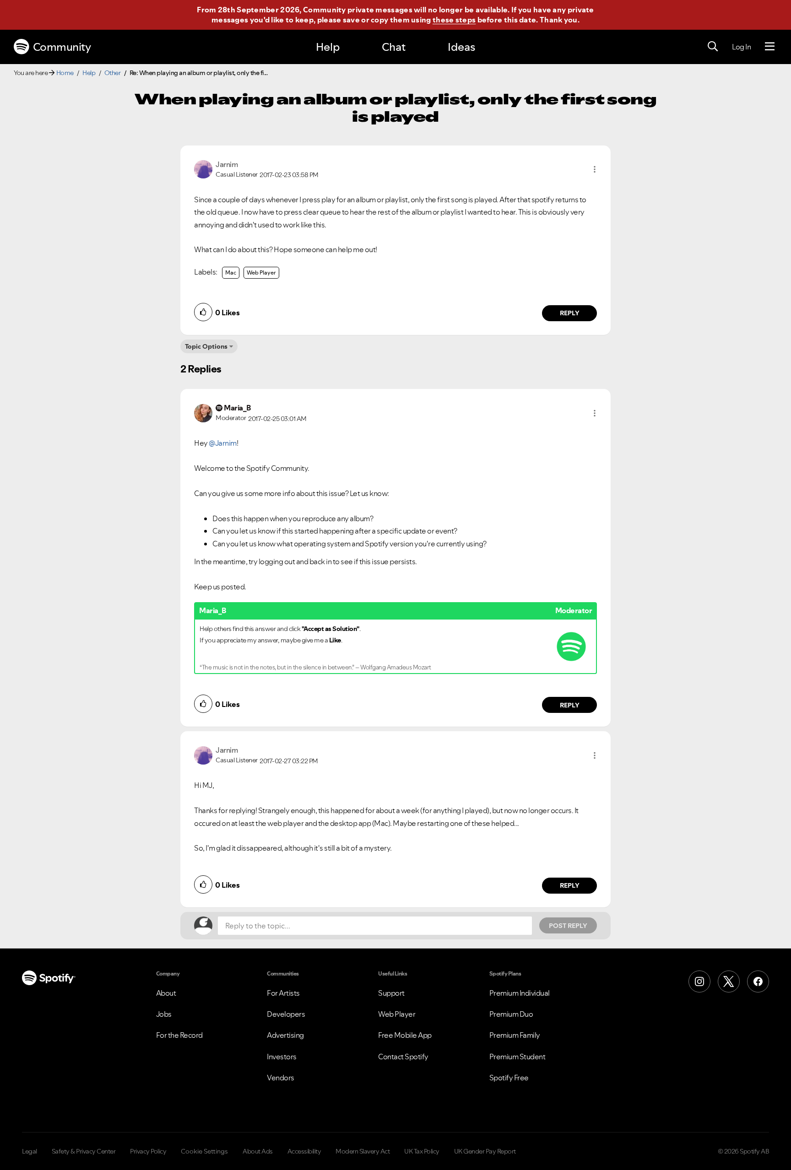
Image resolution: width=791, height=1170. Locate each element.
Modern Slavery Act (363, 1151)
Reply (570, 313)
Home (65, 72)
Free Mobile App (405, 1035)
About (166, 993)
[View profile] (203, 168)
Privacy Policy (148, 1151)
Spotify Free (509, 1078)
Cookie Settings (204, 1151)
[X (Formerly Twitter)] (729, 981)
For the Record (179, 1035)
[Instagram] (699, 981)
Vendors (280, 1078)
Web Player (261, 272)
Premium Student (517, 1056)
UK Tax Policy (421, 1151)
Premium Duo (511, 1014)
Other (112, 72)
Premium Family (514, 1035)
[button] (594, 169)
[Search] (713, 47)
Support (391, 993)
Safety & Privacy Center (84, 1151)
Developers (286, 1014)
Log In (741, 47)
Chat (394, 46)
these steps (454, 20)
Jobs (164, 1014)
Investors (282, 1056)
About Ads (258, 1151)
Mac (230, 272)
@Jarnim (223, 443)
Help (328, 46)
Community (62, 46)
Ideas (461, 46)
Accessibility (304, 1151)
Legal (29, 1151)
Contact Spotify (403, 1056)
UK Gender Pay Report (485, 1151)
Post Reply (568, 925)
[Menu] (769, 46)
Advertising (285, 1035)
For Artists (283, 993)
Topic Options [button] (206, 346)
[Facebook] (758, 981)
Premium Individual (519, 993)
